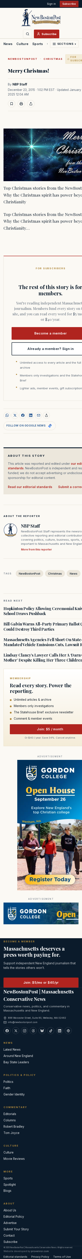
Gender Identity (14, 1094)
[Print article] (21, 103)
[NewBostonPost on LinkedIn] (59, 1030)
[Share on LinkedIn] (30, 415)
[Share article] (31, 103)
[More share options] (46, 415)
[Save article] (11, 103)
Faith (6, 1088)
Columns (9, 1120)
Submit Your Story (16, 1229)
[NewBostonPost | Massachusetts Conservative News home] (41, 17)
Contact (9, 1235)
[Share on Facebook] (22, 415)
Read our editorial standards (30, 487)
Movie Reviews (14, 1158)
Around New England (18, 1056)
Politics (8, 1081)
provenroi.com (40, 1251)
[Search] (27, 34)
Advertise (10, 1223)
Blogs (7, 1190)
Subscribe (69, 3)
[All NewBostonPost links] (68, 1030)
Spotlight (9, 1184)
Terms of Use (62, 1256)
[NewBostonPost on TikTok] (50, 1030)
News (7, 44)
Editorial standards (15, 1256)
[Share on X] (14, 415)
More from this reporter (36, 549)
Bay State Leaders (16, 1062)
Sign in (51, 3)
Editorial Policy (13, 1216)
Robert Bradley (13, 1126)
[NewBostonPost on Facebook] (6, 1030)
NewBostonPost (23, 58)
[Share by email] (38, 415)
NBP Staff (19, 84)
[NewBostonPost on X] (15, 1030)
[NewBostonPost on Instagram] (24, 1030)
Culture (22, 44)
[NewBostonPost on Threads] (33, 1030)
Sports (37, 44)
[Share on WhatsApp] (6, 415)
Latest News (12, 1049)
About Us (9, 1210)
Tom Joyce (11, 1133)
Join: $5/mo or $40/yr (41, 982)
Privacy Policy (40, 1256)
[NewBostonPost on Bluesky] (41, 1030)
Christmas (53, 58)
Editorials (9, 1114)
